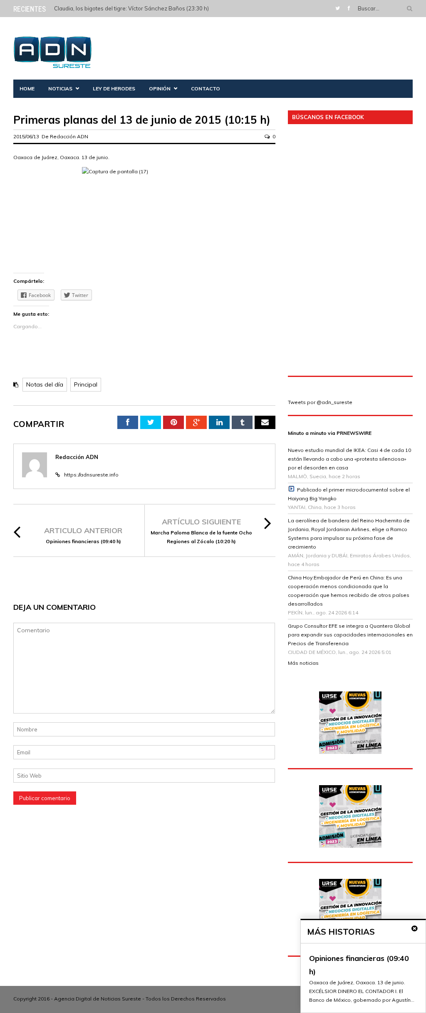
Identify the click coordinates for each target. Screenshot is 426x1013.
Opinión (160, 88)
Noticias (60, 88)
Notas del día (44, 384)
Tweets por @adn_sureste (320, 402)
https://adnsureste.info (91, 475)
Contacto (205, 88)
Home (27, 88)
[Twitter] (337, 8)
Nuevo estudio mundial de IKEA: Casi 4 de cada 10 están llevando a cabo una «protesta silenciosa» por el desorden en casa (349, 459)
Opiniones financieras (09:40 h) (83, 541)
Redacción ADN (69, 136)
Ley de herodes (114, 88)
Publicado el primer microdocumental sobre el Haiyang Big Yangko (349, 494)
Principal (85, 384)
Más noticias (303, 663)
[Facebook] (349, 8)
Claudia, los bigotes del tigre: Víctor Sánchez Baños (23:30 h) (131, 8)
